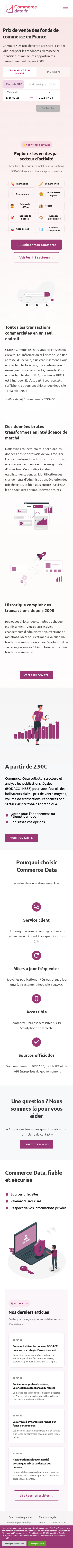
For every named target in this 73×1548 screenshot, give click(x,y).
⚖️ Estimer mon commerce (36, 245)
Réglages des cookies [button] (14, 1543)
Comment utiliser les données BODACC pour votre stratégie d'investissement (35, 1348)
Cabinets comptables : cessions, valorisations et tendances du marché (34, 1385)
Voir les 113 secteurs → (36, 257)
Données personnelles (19, 1522)
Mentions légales (48, 1517)
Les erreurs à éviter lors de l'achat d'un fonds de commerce (34, 1423)
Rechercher (48, 108)
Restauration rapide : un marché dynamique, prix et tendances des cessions (32, 1463)
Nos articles (59, 1522)
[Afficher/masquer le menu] (65, 8)
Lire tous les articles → (36, 1495)
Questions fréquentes (20, 1517)
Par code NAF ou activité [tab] (20, 72)
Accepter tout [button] (37, 1543)
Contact (42, 1522)
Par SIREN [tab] (53, 72)
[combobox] (43, 84)
